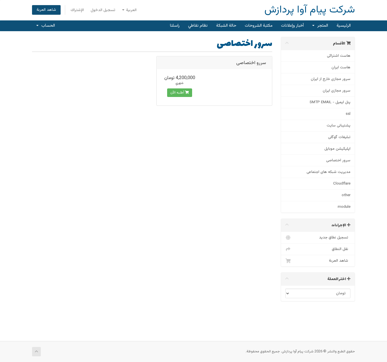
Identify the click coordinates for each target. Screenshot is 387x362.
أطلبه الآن (177, 92)
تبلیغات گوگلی (339, 137)
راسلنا (175, 25)
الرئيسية (344, 25)
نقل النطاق (341, 249)
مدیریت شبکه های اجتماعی (328, 172)
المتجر (321, 25)
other (346, 195)
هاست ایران (340, 67)
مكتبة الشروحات (259, 25)
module (344, 207)
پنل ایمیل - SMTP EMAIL (330, 102)
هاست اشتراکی (338, 56)
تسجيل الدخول (103, 10)
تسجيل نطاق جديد (334, 237)
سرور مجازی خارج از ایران (330, 79)
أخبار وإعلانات (292, 25)
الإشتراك (77, 10)
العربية (131, 10)
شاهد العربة (46, 10)
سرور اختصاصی (338, 160)
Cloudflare (341, 184)
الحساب (47, 25)
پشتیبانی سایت (338, 125)
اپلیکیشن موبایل (337, 149)
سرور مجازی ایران (336, 91)
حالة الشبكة (226, 25)
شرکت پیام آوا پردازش (309, 10)
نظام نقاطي (198, 25)
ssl (348, 114)
